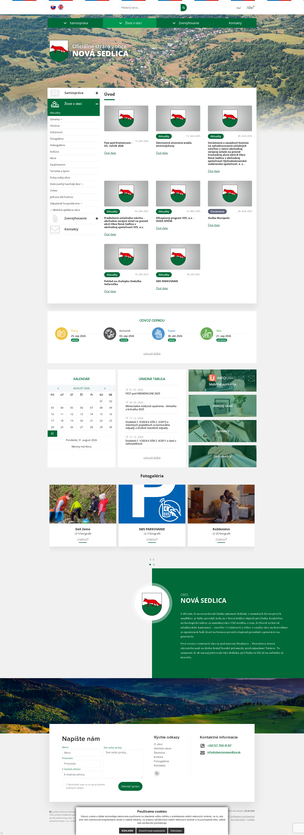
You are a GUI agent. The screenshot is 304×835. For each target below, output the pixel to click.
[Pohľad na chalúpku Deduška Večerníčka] (126, 257)
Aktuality (55, 113)
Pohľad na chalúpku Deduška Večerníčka (122, 282)
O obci (158, 744)
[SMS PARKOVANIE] (178, 257)
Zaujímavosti (57, 164)
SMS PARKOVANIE (167, 281)
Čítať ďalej (110, 153)
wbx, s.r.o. (72, 818)
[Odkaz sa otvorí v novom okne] (157, 773)
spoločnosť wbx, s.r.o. (59, 821)
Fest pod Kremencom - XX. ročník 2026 (118, 144)
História (55, 125)
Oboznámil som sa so (85, 786)
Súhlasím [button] (127, 830)
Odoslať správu (130, 786)
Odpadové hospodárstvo (65, 203)
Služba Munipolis (219, 218)
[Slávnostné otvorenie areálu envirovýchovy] (178, 118)
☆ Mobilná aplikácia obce (65, 210)
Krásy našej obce (60, 177)
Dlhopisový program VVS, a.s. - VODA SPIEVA (175, 219)
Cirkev (53, 190)
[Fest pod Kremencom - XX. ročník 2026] (126, 118)
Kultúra (54, 151)
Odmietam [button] (176, 830)
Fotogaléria (56, 138)
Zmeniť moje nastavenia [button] (152, 830)
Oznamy (55, 119)
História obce (162, 748)
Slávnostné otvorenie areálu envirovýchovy (174, 144)
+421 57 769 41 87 (219, 745)
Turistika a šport (59, 171)
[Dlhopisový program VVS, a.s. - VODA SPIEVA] (178, 193)
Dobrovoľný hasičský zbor (65, 184)
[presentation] (150, 559)
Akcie (53, 158)
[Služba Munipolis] (230, 193)
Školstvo (159, 752)
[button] (75, 23)
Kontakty (235, 23)
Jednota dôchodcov (61, 197)
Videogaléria (57, 145)
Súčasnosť (56, 132)
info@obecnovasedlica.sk (224, 752)
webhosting (61, 818)
